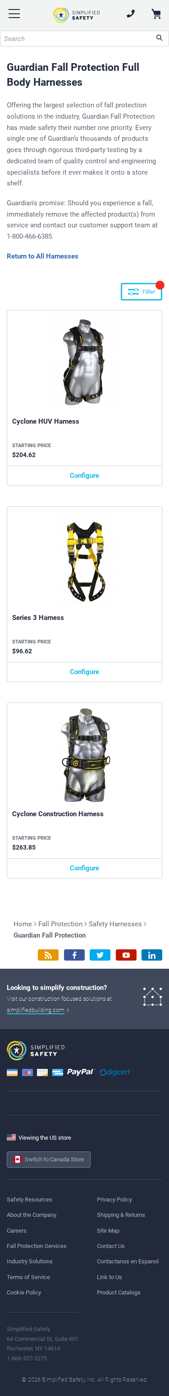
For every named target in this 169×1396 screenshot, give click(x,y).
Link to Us (109, 1277)
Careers (17, 1230)
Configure (84, 475)
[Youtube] (126, 955)
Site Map (108, 1230)
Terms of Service (28, 1277)
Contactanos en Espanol (128, 1261)
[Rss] (48, 955)
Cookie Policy (24, 1292)
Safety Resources (29, 1199)
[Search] (159, 38)
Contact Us (111, 1246)
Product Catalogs (119, 1292)
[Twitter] (100, 955)
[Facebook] (74, 955)
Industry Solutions (30, 1261)
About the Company (31, 1214)
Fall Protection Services (37, 1246)
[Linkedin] (152, 955)
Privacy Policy (114, 1199)
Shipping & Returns (121, 1214)
